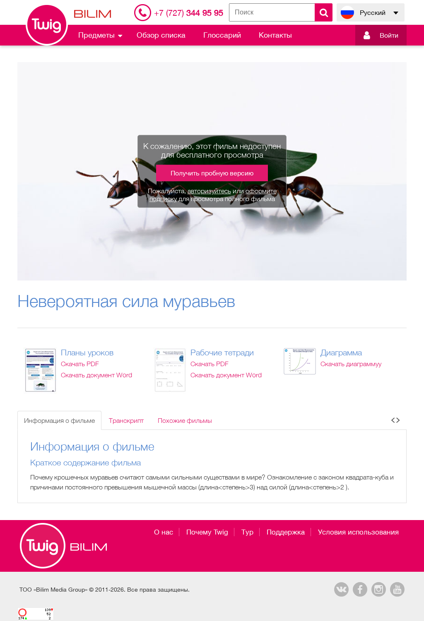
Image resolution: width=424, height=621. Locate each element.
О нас (163, 532)
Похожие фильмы (185, 420)
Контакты (275, 35)
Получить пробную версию (212, 173)
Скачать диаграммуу (350, 363)
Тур (247, 532)
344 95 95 (188, 12)
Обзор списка (161, 35)
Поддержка (286, 532)
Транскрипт (126, 420)
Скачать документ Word (96, 375)
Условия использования (358, 532)
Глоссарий (222, 35)
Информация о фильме (59, 420)
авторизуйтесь (209, 190)
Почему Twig (207, 532)
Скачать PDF (80, 363)
